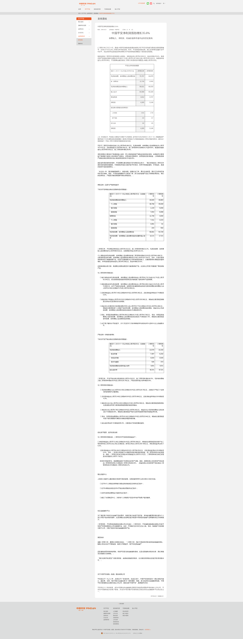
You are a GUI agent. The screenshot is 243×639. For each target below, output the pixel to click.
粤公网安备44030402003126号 (123, 633)
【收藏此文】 (160, 596)
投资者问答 (116, 621)
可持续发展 (107, 9)
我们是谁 (80, 22)
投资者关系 (97, 9)
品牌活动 (80, 29)
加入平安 (117, 9)
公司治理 (115, 619)
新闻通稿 (80, 40)
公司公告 (115, 613)
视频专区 (80, 43)
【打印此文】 (153, 596)
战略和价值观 (82, 25)
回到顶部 (121, 603)
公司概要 (115, 611)
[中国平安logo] (87, 4)
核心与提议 (125, 613)
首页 (79, 9)
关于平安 (87, 9)
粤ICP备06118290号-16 (109, 633)
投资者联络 (116, 624)
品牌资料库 (81, 36)
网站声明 (94, 629)
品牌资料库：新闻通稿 (92, 13)
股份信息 (115, 615)
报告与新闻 (125, 615)
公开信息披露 (141, 3)
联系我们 (147, 629)
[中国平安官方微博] (151, 3)
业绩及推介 (116, 617)
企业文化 (80, 32)
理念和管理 (125, 611)
